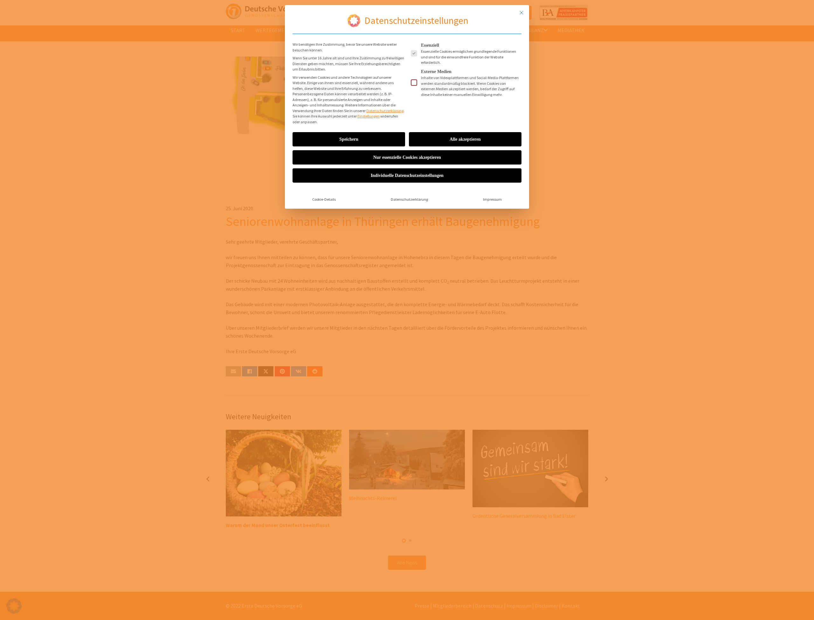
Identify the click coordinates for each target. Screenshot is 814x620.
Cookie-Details (324, 199)
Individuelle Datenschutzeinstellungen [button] (407, 175)
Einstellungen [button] (368, 116)
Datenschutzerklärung (385, 110)
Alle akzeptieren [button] (465, 139)
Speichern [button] (348, 139)
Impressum (492, 199)
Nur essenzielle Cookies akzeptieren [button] (407, 157)
